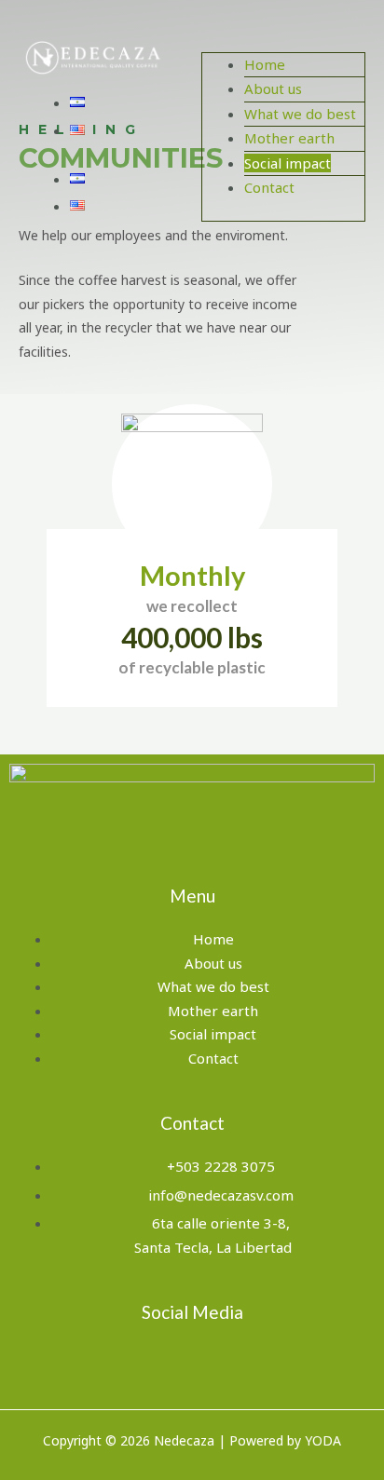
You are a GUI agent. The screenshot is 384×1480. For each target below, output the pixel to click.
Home (264, 64)
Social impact (287, 163)
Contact (269, 187)
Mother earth (289, 138)
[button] (283, 40)
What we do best (300, 113)
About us (273, 88)
